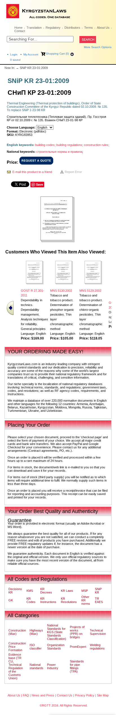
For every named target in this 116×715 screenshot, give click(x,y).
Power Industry (52, 666)
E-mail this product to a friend (32, 172)
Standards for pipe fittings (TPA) (77, 666)
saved (15, 59)
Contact (19, 31)
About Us (103, 27)
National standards (36, 666)
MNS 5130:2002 (61, 290)
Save (39, 184)
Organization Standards (55, 646)
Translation (34, 27)
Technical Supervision (98, 632)
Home (18, 27)
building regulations (69, 145)
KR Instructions (48, 600)
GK (10, 600)
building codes (45, 145)
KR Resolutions (69, 600)
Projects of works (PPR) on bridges (77, 632)
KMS (29, 590)
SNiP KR (98, 590)
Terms (88, 27)
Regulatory (53, 27)
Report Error (73, 172)
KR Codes (30, 600)
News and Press (43, 695)
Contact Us (64, 695)
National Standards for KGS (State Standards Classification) (56, 632)
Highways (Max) (36, 632)
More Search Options (97, 47)
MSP (84, 590)
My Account (30, 54)
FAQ (26, 695)
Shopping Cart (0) (57, 53)
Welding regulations (97, 646)
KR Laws (67, 590)
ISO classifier (36, 646)
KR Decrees (46, 590)
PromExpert (78, 646)
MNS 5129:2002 (90, 290)
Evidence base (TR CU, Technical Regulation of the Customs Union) (15, 666)
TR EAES (99, 600)
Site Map (103, 695)
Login (13, 54)
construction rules (96, 145)
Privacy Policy (84, 695)
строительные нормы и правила (59, 151)
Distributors (72, 27)
